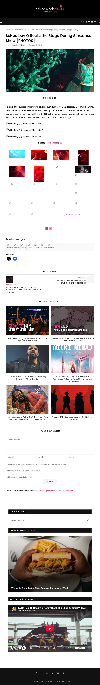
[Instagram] (86, 21)
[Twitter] (84, 21)
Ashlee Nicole (19, 45)
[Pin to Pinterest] (52, 98)
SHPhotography (54, 142)
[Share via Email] (55, 98)
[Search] (99, 21)
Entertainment (20, 30)
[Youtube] (89, 21)
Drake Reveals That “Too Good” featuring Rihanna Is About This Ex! (27, 377)
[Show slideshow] (72, 215)
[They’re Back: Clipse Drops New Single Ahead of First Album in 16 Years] (72, 320)
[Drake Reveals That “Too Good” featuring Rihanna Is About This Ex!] (27, 359)
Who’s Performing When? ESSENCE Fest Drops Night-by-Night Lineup (27, 339)
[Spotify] (95, 21)
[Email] (92, 21)
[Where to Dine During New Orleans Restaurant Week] (50, 564)
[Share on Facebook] (47, 98)
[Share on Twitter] (50, 98)
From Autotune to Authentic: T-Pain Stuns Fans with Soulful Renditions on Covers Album (27, 418)
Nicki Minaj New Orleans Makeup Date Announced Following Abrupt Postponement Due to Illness (73, 378)
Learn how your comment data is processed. (55, 490)
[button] (10, 564)
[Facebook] (81, 21)
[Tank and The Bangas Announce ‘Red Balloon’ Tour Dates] (72, 399)
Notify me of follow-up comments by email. (23, 471)
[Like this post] (45, 98)
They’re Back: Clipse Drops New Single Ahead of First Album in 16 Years (73, 339)
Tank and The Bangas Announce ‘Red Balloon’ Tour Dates (72, 418)
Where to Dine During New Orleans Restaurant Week (40, 587)
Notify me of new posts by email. (19, 477)
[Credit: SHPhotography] (17, 154)
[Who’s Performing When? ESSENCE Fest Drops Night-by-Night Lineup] (27, 320)
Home (8, 30)
